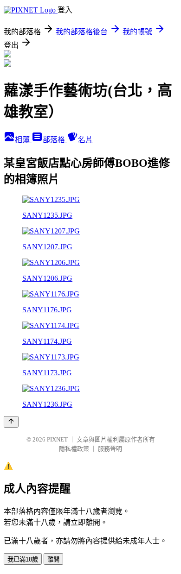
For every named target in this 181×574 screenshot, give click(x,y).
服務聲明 (110, 448)
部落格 (55, 140)
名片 (85, 140)
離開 (53, 559)
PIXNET (57, 439)
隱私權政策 (74, 448)
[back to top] (11, 422)
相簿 (23, 140)
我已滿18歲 (22, 559)
